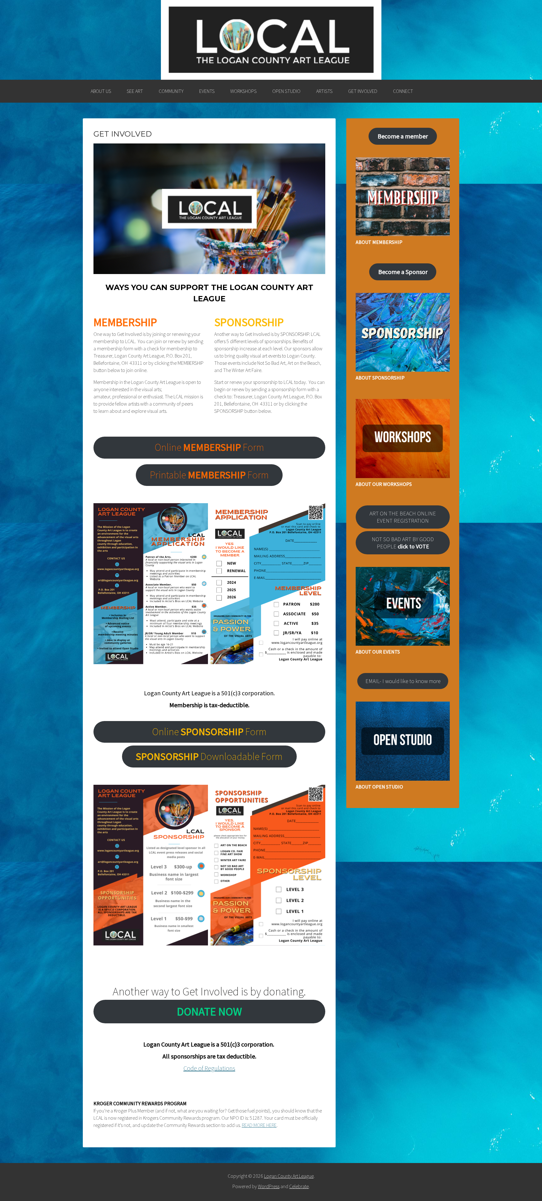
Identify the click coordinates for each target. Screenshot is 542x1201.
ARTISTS (324, 91)
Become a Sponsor (403, 272)
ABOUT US (101, 91)
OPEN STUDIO (286, 91)
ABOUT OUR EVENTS (378, 652)
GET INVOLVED (362, 91)
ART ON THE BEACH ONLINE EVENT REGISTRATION (402, 517)
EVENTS (207, 91)
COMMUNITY (171, 91)
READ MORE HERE (259, 1125)
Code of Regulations (209, 1068)
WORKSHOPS (243, 91)
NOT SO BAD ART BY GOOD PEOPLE (403, 543)
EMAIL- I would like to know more (402, 681)
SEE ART (135, 91)
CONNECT (403, 91)
